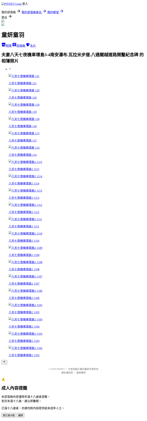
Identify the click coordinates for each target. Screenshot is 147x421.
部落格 (21, 45)
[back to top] (4, 362)
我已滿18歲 (9, 415)
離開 (20, 415)
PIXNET (61, 369)
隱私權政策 (67, 372)
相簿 (9, 45)
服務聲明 (81, 372)
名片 (33, 45)
